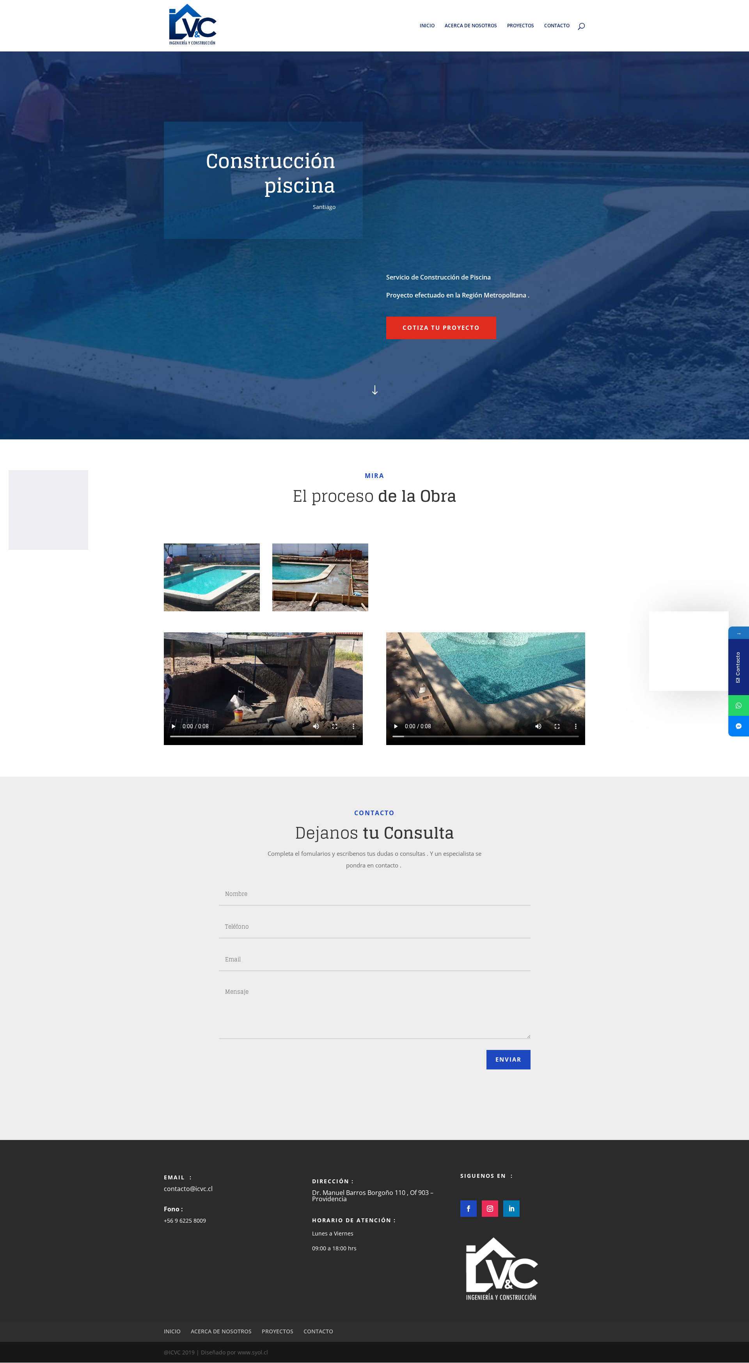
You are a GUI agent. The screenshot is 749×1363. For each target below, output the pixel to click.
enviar (508, 1059)
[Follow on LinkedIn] (511, 1208)
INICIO (427, 26)
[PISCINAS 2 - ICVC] (320, 609)
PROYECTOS (520, 26)
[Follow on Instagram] (490, 1208)
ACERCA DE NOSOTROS (471, 26)
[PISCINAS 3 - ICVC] (212, 609)
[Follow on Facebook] (468, 1208)
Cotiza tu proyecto (441, 327)
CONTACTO (557, 26)
